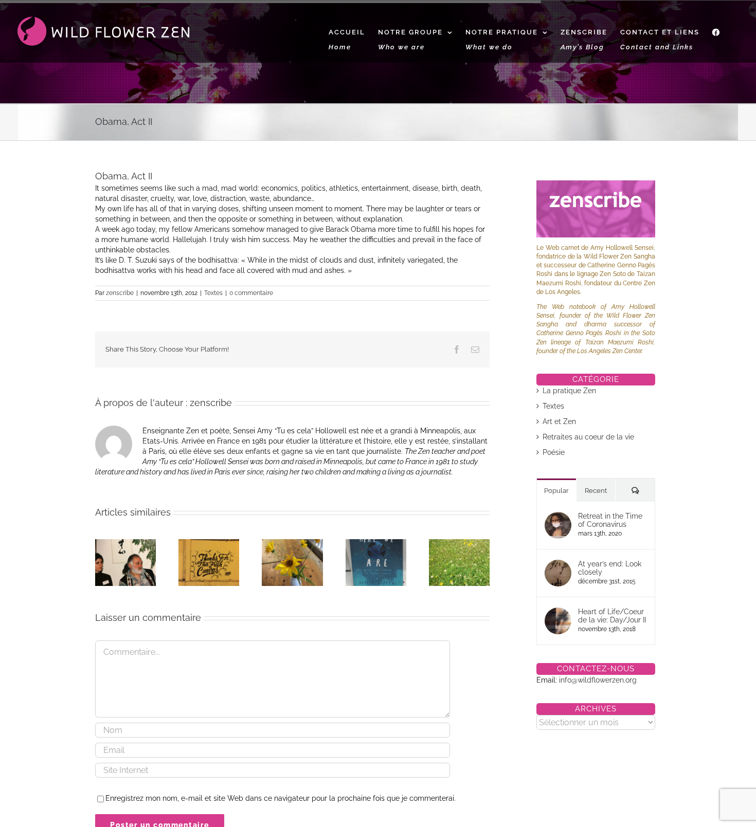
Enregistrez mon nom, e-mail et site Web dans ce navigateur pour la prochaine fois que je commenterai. (280, 798)
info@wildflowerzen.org (598, 680)
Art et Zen (559, 421)
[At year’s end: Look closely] (558, 565)
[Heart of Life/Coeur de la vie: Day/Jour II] (558, 613)
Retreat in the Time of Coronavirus (610, 520)
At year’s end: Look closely (609, 568)
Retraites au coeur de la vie (588, 437)
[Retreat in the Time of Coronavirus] (558, 517)
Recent (596, 490)
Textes (213, 293)
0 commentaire (251, 293)
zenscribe (120, 293)
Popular (556, 490)
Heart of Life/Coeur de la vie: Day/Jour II (612, 616)
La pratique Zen (569, 391)
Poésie (554, 452)
